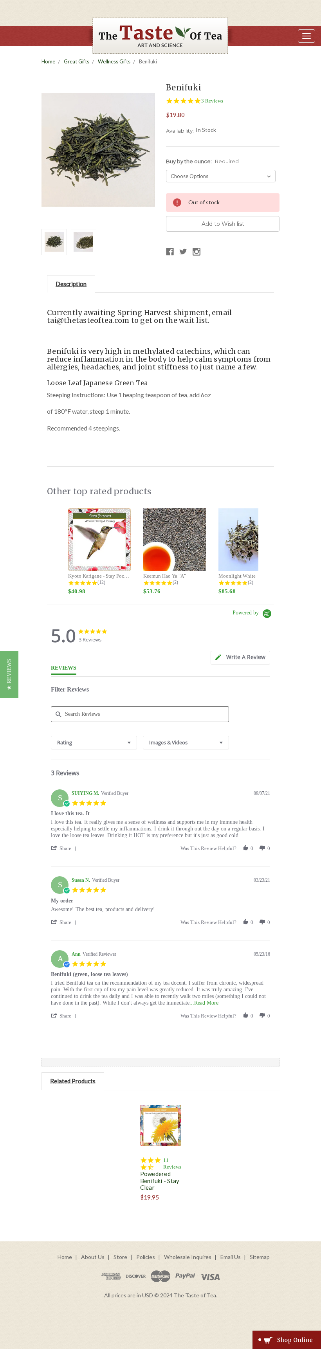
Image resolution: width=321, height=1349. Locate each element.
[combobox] (94, 742)
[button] (65, 848)
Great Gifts (76, 61)
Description (71, 283)
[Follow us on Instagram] (196, 252)
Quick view (160, 1116)
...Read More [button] (203, 1003)
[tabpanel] (160, 1150)
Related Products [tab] (73, 1080)
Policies (145, 1257)
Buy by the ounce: (202, 161)
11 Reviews (172, 1163)
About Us (93, 1257)
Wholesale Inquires (187, 1257)
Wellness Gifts (114, 61)
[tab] (240, 658)
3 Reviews (212, 101)
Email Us (230, 1257)
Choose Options (160, 1135)
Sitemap (260, 1257)
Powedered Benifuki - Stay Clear (160, 1180)
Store (120, 1257)
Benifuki (148, 61)
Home (48, 61)
